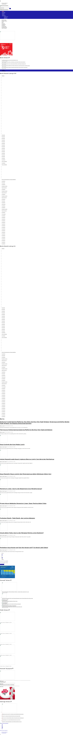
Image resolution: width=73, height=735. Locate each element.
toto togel (3, 80)
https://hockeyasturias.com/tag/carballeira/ (9, 179)
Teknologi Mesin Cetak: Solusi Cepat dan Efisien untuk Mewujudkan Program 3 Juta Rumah (15, 665)
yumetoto (3, 159)
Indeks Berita (4, 732)
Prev (2, 553)
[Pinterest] (2, 726)
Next (3, 559)
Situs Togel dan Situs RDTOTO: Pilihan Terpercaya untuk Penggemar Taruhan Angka (16, 65)
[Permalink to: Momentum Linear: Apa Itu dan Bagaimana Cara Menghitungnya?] (3, 486)
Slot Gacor (3, 204)
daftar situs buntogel (5, 102)
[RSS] (2, 728)
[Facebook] (2, 724)
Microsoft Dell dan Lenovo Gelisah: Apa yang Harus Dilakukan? (10, 654)
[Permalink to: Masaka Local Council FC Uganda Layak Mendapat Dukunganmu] (9, 712)
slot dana (3, 182)
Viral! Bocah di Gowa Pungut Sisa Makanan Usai (8, 30)
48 (2, 558)
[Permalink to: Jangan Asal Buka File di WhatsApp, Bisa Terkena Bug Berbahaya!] (7, 642)
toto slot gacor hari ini (5, 93)
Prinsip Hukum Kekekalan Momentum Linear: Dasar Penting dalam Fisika (23, 503)
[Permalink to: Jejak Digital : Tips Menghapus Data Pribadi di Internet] (7, 620)
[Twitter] (2, 725)
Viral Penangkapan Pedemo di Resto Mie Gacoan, (8, 29)
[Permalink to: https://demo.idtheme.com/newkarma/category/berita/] (9, 57)
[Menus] (0, 0)
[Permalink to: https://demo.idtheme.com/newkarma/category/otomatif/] (11, 580)
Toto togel (3, 214)
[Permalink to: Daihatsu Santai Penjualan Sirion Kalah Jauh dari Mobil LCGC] (9, 605)
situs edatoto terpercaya (6, 84)
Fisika (3, 446)
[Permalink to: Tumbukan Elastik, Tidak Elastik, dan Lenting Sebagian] (3, 515)
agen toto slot (4, 187)
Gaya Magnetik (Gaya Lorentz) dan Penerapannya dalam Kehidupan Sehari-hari (25, 474)
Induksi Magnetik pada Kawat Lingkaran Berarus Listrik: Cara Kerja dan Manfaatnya (27, 459)
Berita (1, 425)
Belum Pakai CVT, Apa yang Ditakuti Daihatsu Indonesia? (11, 603)
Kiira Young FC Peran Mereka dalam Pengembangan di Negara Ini (13, 717)
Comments (4, 70)
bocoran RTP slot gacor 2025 (6, 103)
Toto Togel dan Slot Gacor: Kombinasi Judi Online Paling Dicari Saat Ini (11, 41)
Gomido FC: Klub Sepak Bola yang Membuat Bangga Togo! (12, 721)
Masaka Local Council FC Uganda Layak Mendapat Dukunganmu (12, 714)
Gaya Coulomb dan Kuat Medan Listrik (12, 444)
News (5, 446)
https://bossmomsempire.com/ (7, 79)
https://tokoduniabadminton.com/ (7, 87)
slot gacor (3, 107)
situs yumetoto (4, 161)
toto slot (3, 92)
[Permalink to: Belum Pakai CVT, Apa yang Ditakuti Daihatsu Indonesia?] (4, 602)
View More (2, 564)
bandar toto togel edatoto (6, 82)
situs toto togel (4, 85)
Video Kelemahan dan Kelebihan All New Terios (9, 601)
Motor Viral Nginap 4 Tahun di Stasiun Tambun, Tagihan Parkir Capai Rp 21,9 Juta (13, 40)
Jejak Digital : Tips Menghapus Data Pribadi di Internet (9, 621)
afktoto (3, 75)
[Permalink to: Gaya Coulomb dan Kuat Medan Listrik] (3, 442)
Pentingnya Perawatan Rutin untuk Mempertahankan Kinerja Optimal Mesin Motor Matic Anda (17, 598)
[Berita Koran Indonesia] (4, 5)
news (3, 425)
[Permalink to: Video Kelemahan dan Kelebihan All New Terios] (4, 600)
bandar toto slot (4, 186)
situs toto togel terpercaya (6, 97)
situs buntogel (4, 100)
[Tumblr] (2, 727)
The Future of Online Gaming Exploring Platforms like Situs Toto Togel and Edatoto (26, 430)
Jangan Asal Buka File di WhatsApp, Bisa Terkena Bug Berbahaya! (11, 643)
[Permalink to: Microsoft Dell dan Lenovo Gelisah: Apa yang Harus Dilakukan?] (7, 653)
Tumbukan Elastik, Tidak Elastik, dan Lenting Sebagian (17, 518)
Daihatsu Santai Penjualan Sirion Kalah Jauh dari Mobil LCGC (12, 606)
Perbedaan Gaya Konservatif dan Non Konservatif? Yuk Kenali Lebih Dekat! (24, 547)
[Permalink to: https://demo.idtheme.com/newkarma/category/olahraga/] (11, 701)
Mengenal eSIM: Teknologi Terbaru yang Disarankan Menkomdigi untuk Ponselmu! (13, 632)
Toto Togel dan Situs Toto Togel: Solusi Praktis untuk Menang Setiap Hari (12, 42)
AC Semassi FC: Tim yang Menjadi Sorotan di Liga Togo (11, 719)
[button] (10, 8)
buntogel (3, 90)
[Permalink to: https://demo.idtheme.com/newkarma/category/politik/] (9, 610)
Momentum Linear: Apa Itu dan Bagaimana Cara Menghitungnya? (21, 489)
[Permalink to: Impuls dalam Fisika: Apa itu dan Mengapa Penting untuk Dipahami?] (3, 530)
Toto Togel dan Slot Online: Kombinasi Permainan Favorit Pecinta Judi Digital (14, 67)
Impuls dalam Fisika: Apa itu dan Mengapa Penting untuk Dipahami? (22, 533)
